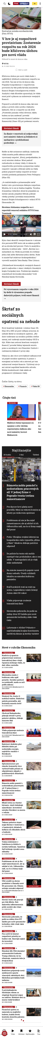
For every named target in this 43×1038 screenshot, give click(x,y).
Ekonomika (8, 653)
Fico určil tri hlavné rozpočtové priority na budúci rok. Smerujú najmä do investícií (13, 937)
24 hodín (7, 454)
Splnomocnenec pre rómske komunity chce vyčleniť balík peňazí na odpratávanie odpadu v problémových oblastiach (13, 768)
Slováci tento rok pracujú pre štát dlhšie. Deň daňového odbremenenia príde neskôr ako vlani (12, 903)
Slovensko (12, 403)
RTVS (6, 63)
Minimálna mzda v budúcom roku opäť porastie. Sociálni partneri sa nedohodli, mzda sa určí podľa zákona (13, 680)
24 (34, 3)
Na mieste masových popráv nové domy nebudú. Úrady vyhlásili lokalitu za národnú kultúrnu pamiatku (23, 575)
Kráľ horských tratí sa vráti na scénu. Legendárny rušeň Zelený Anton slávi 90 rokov (22, 590)
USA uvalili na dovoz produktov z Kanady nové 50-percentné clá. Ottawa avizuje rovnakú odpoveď (13, 884)
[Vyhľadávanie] (4, 3)
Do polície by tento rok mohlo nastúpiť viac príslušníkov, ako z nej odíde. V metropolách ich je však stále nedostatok (24, 558)
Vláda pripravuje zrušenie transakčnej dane (19, 602)
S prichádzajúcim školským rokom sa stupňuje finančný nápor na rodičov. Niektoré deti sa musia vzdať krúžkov (13, 995)
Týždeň (36, 454)
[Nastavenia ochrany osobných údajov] (4, 1033)
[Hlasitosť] (30, 234)
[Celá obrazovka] (38, 234)
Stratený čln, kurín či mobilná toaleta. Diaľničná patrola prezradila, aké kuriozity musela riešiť (13, 700)
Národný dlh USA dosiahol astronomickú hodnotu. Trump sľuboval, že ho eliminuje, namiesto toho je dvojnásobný (13, 956)
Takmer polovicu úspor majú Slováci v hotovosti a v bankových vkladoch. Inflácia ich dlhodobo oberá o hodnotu (13, 827)
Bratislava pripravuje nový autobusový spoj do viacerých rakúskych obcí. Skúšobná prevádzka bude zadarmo (13, 975)
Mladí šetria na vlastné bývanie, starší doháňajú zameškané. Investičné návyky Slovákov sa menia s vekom (13, 807)
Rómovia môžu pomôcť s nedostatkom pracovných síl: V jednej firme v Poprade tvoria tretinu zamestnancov (23, 492)
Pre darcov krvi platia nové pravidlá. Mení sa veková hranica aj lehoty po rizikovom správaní (23, 509)
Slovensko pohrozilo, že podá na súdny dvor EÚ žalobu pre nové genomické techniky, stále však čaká (22, 616)
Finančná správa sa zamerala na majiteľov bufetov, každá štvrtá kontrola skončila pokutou (13, 1013)
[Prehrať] (4, 234)
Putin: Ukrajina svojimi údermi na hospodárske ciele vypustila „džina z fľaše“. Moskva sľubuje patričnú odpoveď (23, 542)
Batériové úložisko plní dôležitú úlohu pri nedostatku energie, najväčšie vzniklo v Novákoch (12, 749)
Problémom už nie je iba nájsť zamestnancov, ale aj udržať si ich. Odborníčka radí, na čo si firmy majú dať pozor (24, 525)
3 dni (21, 454)
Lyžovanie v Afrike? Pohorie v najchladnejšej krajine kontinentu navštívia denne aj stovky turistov (23, 630)
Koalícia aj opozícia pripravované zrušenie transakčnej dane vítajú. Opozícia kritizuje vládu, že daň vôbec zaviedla (13, 660)
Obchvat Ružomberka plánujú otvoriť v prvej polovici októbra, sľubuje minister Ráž (12, 717)
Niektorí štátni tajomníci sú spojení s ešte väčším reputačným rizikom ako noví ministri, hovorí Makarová (20, 428)
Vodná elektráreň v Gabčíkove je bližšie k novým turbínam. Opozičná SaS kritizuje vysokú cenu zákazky (13, 847)
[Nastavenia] (34, 234)
